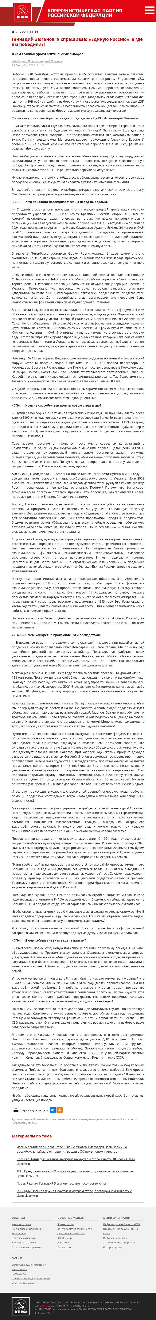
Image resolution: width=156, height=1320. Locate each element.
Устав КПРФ (18, 1233)
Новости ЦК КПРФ (28, 32)
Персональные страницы (27, 1247)
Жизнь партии (65, 1224)
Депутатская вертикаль (71, 1233)
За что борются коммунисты (74, 1229)
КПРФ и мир (64, 1238)
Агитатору (63, 1242)
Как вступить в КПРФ (24, 1242)
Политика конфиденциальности (31, 1278)
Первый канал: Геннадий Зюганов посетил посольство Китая (62, 1183)
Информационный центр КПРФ (121, 1224)
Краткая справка (21, 1224)
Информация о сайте (24, 1283)
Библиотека (64, 1247)
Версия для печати (35, 1110)
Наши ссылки (19, 1269)
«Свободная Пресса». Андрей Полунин (37, 61)
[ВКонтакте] (53, 1110)
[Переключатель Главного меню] (149, 10)
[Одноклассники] (60, 1110)
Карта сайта (19, 1274)
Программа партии (23, 1238)
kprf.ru (45, 1305)
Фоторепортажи (113, 1247)
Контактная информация (26, 1229)
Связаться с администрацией (29, 1264)
